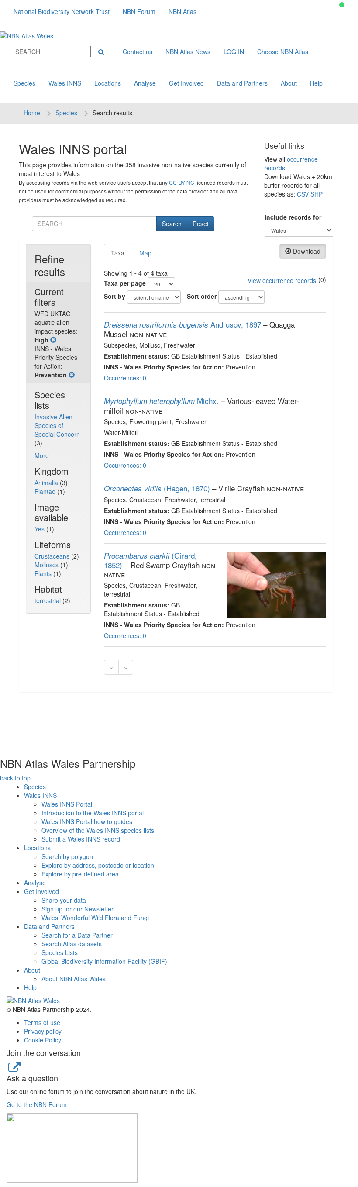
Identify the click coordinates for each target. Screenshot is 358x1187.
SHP (316, 194)
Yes (40, 528)
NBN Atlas (182, 11)
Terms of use (42, 1022)
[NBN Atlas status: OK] (341, 4)
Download (305, 251)
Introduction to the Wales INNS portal (92, 812)
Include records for (293, 217)
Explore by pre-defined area (80, 874)
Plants (43, 573)
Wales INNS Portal (66, 804)
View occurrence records (282, 280)
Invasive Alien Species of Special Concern (57, 425)
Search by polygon (67, 856)
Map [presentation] (145, 252)
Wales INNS (64, 83)
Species (24, 83)
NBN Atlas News (187, 51)
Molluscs (47, 564)
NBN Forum (139, 11)
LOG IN (234, 51)
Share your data (63, 900)
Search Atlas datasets (71, 943)
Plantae (45, 491)
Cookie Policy (42, 1039)
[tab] (118, 253)
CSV (303, 194)
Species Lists (59, 952)
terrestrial (48, 600)
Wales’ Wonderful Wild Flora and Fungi (95, 917)
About (289, 83)
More (41, 455)
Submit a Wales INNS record (80, 839)
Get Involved (186, 83)
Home (32, 112)
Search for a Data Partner (77, 935)
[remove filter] (53, 339)
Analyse (145, 83)
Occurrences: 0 (125, 377)
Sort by (114, 296)
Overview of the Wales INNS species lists (97, 830)
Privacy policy (43, 1031)
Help (316, 83)
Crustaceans (52, 556)
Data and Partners (242, 83)
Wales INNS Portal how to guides (86, 821)
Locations (107, 83)
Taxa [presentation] (117, 252)
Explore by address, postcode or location (97, 865)
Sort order (202, 296)
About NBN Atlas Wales (73, 978)
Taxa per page (125, 283)
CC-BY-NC (181, 182)
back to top (15, 777)
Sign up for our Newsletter (77, 908)
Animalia (47, 482)
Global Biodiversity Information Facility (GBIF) (104, 961)
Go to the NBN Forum (37, 1104)
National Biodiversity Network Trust (62, 11)
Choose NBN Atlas (282, 51)
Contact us (137, 51)
